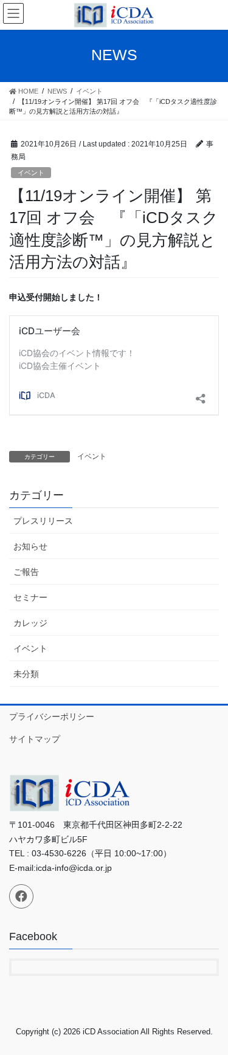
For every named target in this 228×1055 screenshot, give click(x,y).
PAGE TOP (210, 1012)
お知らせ (30, 546)
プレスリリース (43, 521)
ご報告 (26, 572)
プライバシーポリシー (51, 716)
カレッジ (30, 623)
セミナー (30, 597)
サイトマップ (34, 739)
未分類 (26, 674)
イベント (31, 172)
